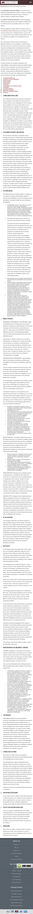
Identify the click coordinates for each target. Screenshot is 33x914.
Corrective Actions (8, 88)
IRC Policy (6, 84)
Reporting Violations (8, 90)
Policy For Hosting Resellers (10, 91)
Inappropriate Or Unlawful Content (12, 86)
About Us (16, 844)
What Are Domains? (16, 896)
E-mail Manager (16, 879)
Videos (16, 856)
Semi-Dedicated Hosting (16, 899)
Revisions (5, 92)
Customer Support (16, 853)
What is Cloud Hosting (16, 905)
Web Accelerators (16, 882)
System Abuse (7, 80)
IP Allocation (6, 83)
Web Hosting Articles (16, 891)
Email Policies (6, 82)
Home (2, 6)
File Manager (16, 876)
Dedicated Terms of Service (10, 30)
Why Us (16, 847)
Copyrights (6, 87)
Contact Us (16, 850)
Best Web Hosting (16, 894)
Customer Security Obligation (11, 79)
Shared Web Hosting (16, 902)
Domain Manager (16, 873)
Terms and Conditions (16, 859)
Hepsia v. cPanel (16, 870)
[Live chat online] (24, 865)
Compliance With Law (9, 78)
